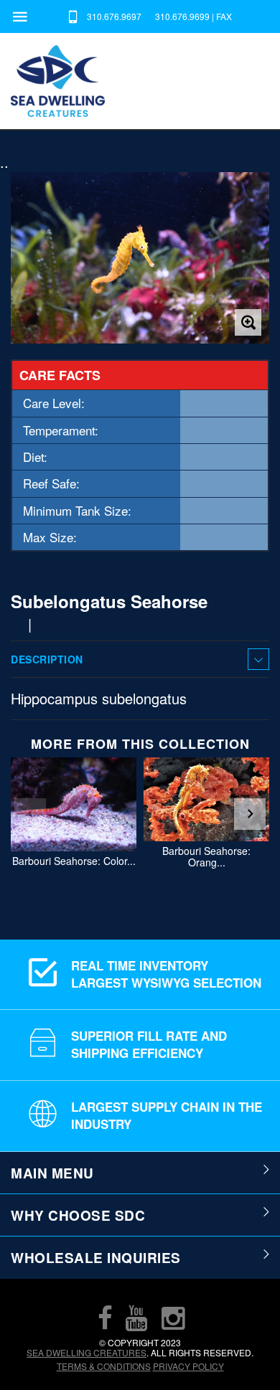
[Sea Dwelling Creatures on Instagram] (173, 1317)
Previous (30, 814)
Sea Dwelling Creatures (86, 1352)
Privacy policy (188, 1366)
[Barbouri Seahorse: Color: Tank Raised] (73, 804)
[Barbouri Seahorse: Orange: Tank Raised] (206, 799)
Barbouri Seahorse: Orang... (206, 856)
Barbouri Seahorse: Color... (74, 861)
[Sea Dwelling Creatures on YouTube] (136, 1317)
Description (47, 659)
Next (250, 814)
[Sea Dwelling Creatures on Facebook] (104, 1317)
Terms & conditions (104, 1366)
